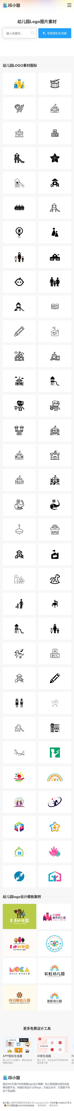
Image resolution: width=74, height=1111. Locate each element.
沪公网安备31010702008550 (20, 1105)
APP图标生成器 (12, 1056)
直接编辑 (19, 913)
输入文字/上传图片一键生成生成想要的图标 (17, 1061)
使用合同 (53, 1105)
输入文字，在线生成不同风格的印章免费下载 (52, 1061)
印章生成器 (44, 1056)
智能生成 (19, 920)
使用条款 (42, 1105)
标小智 (6, 1102)
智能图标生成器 (57, 33)
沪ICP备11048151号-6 (60, 1102)
